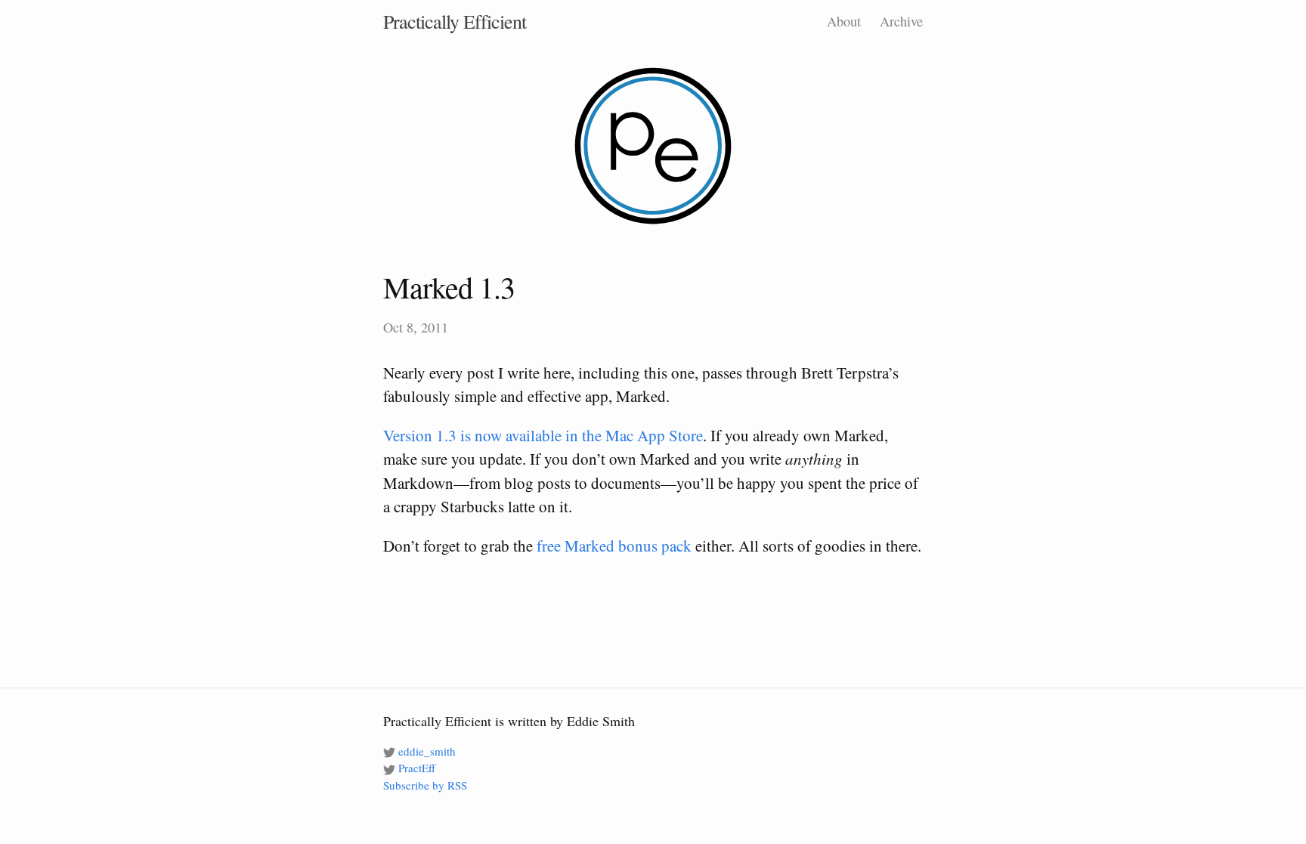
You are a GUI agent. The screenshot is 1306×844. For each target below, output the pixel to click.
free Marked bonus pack (614, 545)
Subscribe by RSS (425, 785)
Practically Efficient (454, 21)
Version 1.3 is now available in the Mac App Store (543, 435)
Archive (901, 21)
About (844, 21)
